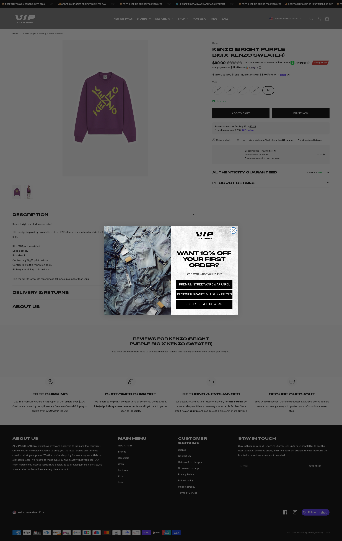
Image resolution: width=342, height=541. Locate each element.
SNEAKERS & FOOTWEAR (204, 304)
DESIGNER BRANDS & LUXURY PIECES (204, 294)
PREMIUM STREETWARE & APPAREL (204, 284)
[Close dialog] (233, 230)
